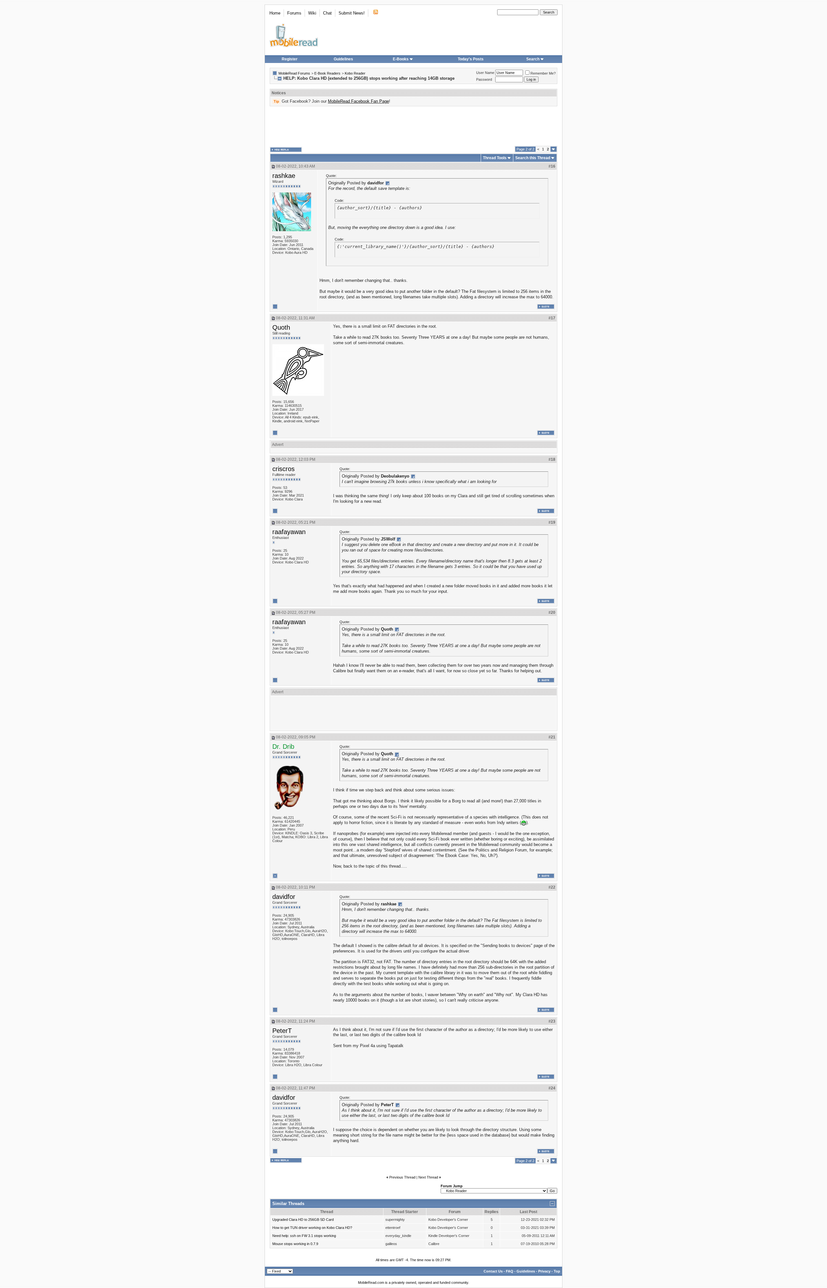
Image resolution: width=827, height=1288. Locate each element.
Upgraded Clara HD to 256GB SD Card (303, 1219)
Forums (294, 13)
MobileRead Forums (294, 73)
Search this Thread (532, 158)
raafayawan (289, 531)
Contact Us (493, 1271)
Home (274, 13)
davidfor (283, 896)
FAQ (509, 1271)
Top (557, 1271)
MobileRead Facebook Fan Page (358, 101)
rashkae (283, 175)
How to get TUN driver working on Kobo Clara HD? (312, 1228)
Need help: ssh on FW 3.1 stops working (304, 1236)
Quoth (281, 327)
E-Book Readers (327, 73)
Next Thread (428, 1177)
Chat (327, 13)
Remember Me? (543, 73)
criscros (283, 468)
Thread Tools (495, 158)
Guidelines (343, 59)
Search (532, 59)
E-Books (401, 59)
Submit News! (352, 13)
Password (484, 79)
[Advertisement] (413, 126)
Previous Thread (402, 1177)
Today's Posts (471, 59)
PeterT (282, 1030)
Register (290, 59)
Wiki (312, 13)
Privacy (544, 1271)
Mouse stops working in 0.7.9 (295, 1244)
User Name (485, 73)
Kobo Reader (355, 73)
